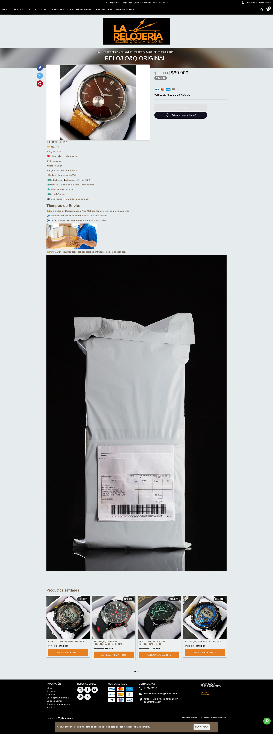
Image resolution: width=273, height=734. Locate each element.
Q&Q (150, 52)
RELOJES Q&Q (140, 52)
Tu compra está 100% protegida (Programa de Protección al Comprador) (137, 2)
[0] (268, 11)
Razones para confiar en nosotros (115, 10)
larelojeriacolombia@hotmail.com (160, 693)
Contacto (40, 10)
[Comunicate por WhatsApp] (267, 721)
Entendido (201, 727)
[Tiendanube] (60, 719)
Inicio (5, 10)
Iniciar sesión (265, 2)
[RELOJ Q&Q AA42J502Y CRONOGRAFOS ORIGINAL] (113, 617)
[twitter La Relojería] (87, 697)
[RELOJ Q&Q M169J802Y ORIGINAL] (205, 617)
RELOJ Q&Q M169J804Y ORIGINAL (66, 641)
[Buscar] (262, 9)
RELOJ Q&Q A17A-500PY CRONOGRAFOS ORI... (152, 642)
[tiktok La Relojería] (80, 697)
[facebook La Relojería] (87, 690)
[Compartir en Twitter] (40, 75)
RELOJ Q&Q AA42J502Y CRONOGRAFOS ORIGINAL (108, 642)
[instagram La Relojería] (80, 690)
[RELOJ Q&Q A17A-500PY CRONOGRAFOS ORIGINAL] (159, 617)
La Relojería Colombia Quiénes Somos (71, 10)
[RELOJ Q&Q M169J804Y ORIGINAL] (68, 617)
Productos (19, 10)
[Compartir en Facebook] (40, 68)
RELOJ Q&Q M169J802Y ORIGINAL (203, 641)
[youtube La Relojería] (94, 690)
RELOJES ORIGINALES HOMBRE (117, 52)
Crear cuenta (251, 2)
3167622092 (150, 688)
